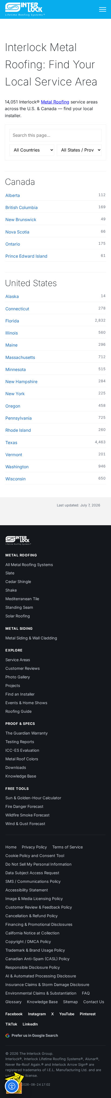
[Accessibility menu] (12, 1086)
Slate (9, 573)
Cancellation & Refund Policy (31, 915)
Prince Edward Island (26, 256)
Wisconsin (15, 478)
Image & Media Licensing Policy (34, 898)
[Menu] (102, 9)
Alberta (12, 195)
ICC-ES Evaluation (22, 750)
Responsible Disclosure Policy (32, 967)
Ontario (12, 244)
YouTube (66, 1014)
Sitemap (70, 1001)
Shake (11, 590)
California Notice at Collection (32, 933)
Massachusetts (20, 357)
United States (31, 283)
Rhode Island (18, 430)
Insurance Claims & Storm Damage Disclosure (47, 984)
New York (15, 393)
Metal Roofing (55, 102)
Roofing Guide (18, 711)
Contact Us (93, 1001)
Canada (20, 182)
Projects (12, 685)
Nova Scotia (17, 232)
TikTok (11, 1024)
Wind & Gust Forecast (25, 823)
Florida (12, 320)
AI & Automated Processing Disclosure (40, 976)
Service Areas (17, 659)
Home (10, 847)
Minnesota (15, 369)
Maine (11, 345)
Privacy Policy (34, 847)
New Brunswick (20, 219)
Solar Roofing (17, 616)
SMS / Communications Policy (33, 881)
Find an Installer (19, 694)
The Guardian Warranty (26, 733)
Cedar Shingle (18, 581)
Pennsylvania (18, 418)
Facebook (14, 1014)
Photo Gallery (17, 677)
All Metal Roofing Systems (29, 564)
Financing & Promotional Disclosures (38, 924)
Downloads (15, 767)
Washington (17, 466)
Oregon (12, 406)
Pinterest (88, 1014)
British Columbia (21, 207)
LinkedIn (30, 1024)
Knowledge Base (20, 776)
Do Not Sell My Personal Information (38, 864)
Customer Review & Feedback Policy (38, 907)
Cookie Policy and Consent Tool (34, 855)
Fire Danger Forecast (24, 806)
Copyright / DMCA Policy (28, 941)
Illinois (11, 333)
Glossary (13, 1001)
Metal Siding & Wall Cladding (31, 638)
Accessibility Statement (26, 890)
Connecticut (17, 308)
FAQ (86, 993)
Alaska (12, 296)
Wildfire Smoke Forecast (27, 815)
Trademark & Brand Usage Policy (35, 950)
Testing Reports (19, 741)
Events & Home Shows (26, 702)
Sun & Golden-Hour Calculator (33, 797)
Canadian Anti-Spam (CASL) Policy (37, 958)
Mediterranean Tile (22, 598)
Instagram (37, 1014)
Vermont (13, 454)
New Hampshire (21, 381)
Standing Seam (19, 607)
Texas (11, 442)
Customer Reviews (22, 668)
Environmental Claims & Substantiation (41, 993)
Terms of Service (67, 847)
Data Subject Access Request (32, 872)
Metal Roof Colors (21, 759)
